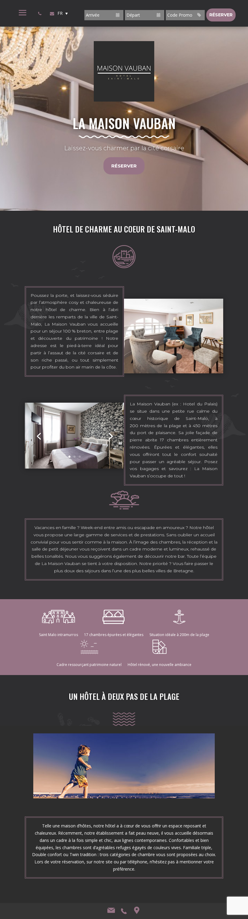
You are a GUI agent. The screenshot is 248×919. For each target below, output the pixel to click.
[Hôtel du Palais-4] (74, 467)
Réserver (124, 166)
